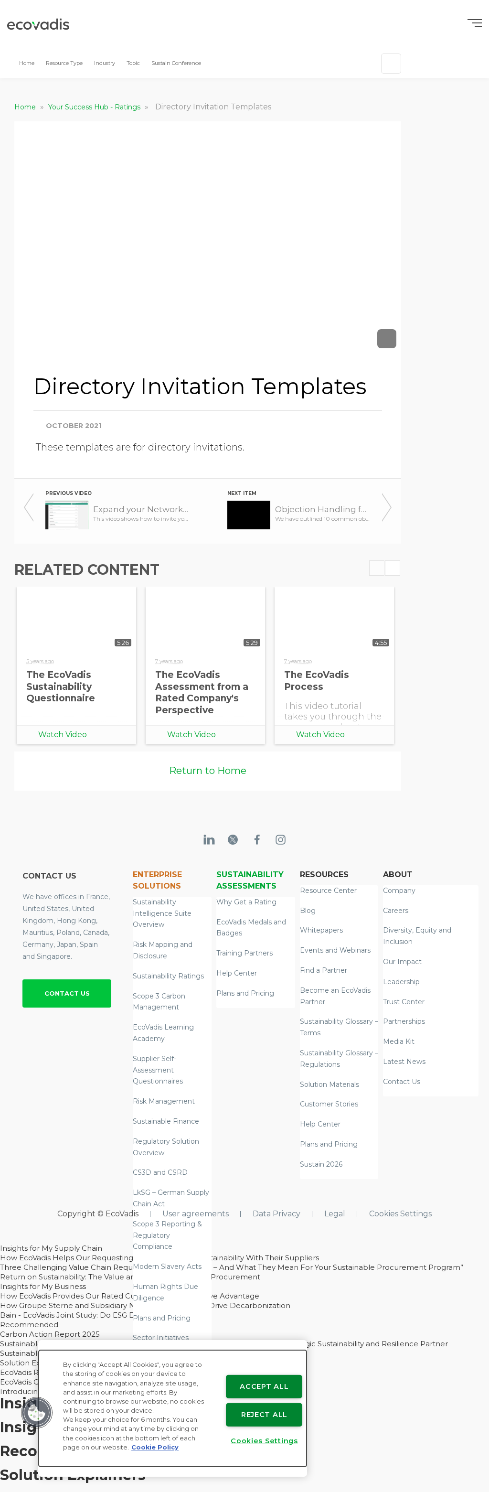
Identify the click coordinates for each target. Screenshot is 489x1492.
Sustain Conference (176, 63)
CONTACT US (67, 993)
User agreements (195, 1213)
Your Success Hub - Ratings (95, 107)
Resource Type (64, 63)
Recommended (29, 1324)
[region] (172, 1408)
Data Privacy (276, 1213)
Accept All (264, 1386)
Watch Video (62, 734)
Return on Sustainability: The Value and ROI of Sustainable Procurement (130, 1276)
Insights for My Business (43, 1286)
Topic (133, 63)
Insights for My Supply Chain (51, 1248)
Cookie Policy (155, 1447)
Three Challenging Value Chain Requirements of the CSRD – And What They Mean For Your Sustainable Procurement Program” (231, 1267)
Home (26, 63)
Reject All (264, 1414)
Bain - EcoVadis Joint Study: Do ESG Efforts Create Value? (102, 1315)
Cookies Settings (400, 1213)
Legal (334, 1213)
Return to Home (207, 770)
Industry (104, 63)
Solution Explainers (34, 1362)
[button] (36, 1412)
